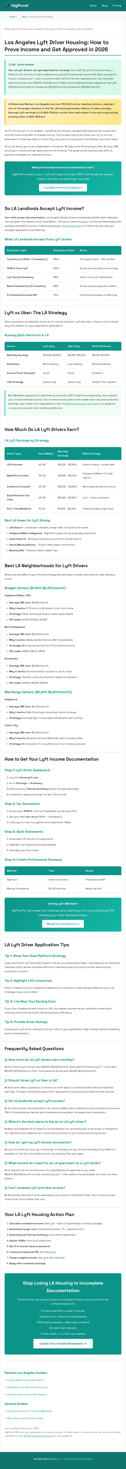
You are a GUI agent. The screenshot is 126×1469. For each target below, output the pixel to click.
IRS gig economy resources (38, 1435)
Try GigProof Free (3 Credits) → (63, 187)
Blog (104, 5)
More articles (84, 1459)
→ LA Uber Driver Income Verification (26, 1394)
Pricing (117, 5)
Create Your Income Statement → (63, 1343)
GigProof (19, 5)
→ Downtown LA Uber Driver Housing (26, 1387)
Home (93, 5)
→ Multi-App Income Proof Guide (24, 1418)
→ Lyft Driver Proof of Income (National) (28, 1411)
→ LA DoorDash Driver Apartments (24, 1380)
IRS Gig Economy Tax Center (83, 403)
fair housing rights (73, 226)
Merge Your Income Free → (63, 923)
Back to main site (64, 1459)
